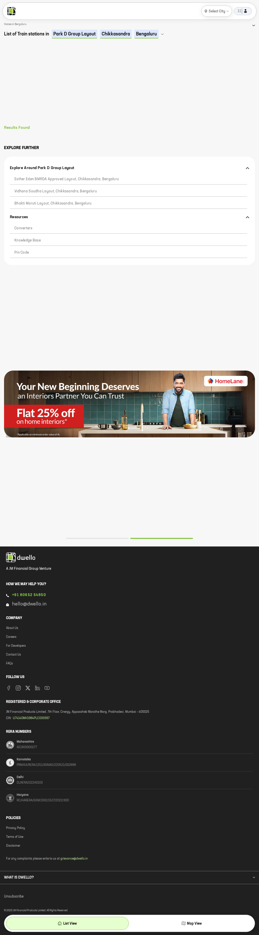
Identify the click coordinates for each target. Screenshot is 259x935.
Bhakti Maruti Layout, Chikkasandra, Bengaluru (53, 203)
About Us (12, 628)
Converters (23, 228)
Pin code (21, 252)
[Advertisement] (129, 87)
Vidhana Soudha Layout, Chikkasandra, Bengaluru (55, 191)
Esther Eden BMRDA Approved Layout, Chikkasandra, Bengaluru (66, 179)
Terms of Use (14, 837)
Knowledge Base (27, 240)
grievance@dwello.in (74, 858)
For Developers (16, 645)
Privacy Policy (15, 828)
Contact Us (13, 654)
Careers (11, 637)
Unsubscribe (14, 896)
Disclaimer (13, 845)
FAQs (9, 663)
